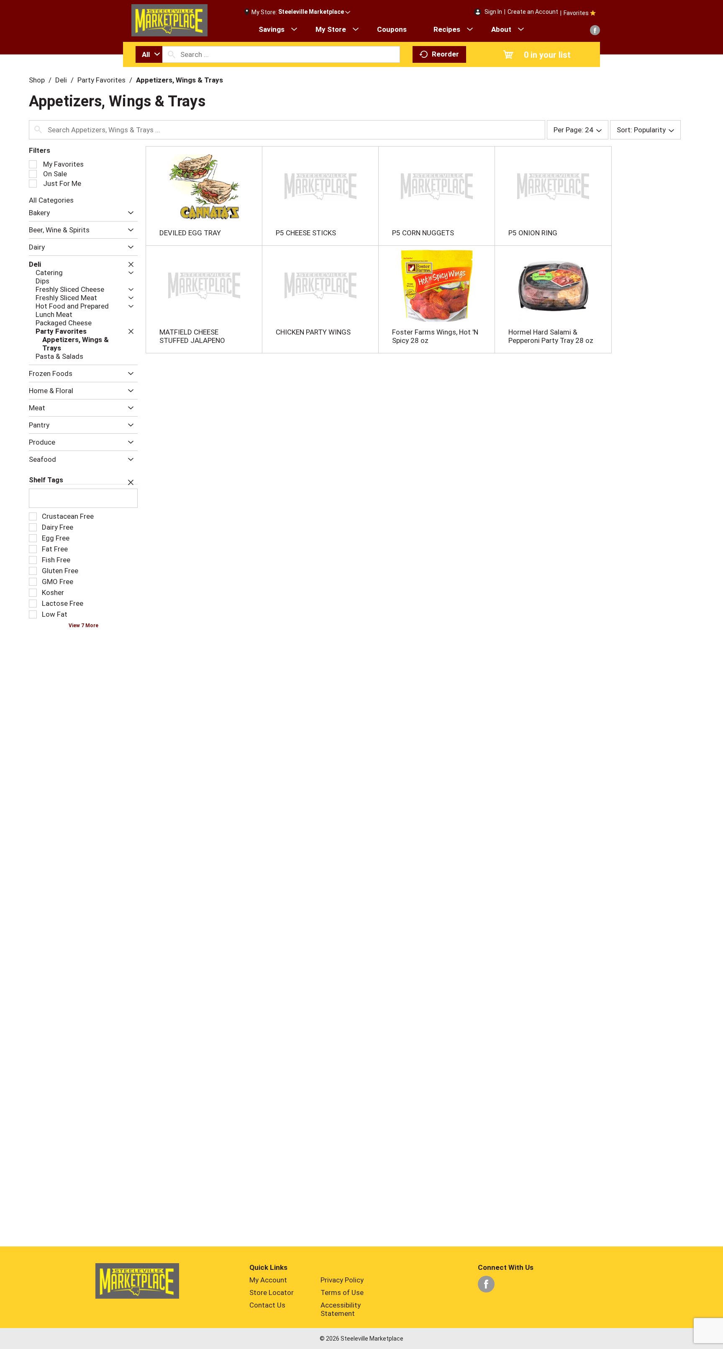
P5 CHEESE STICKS (306, 233)
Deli (61, 80)
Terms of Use (342, 1292)
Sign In (493, 11)
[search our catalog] (171, 54)
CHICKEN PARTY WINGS (313, 332)
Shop (37, 80)
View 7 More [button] (83, 625)
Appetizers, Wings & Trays (179, 80)
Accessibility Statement (340, 1309)
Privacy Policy (342, 1280)
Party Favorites (101, 80)
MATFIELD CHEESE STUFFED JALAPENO (192, 336)
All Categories (51, 200)
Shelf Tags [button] (46, 480)
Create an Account (533, 11)
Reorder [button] (445, 54)
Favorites (576, 13)
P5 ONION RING (532, 233)
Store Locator (271, 1292)
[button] (314, 12)
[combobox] (149, 54)
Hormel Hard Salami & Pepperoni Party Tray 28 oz (550, 336)
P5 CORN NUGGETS (423, 233)
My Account (268, 1280)
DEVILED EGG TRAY (190, 233)
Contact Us (267, 1305)
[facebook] (595, 30)
